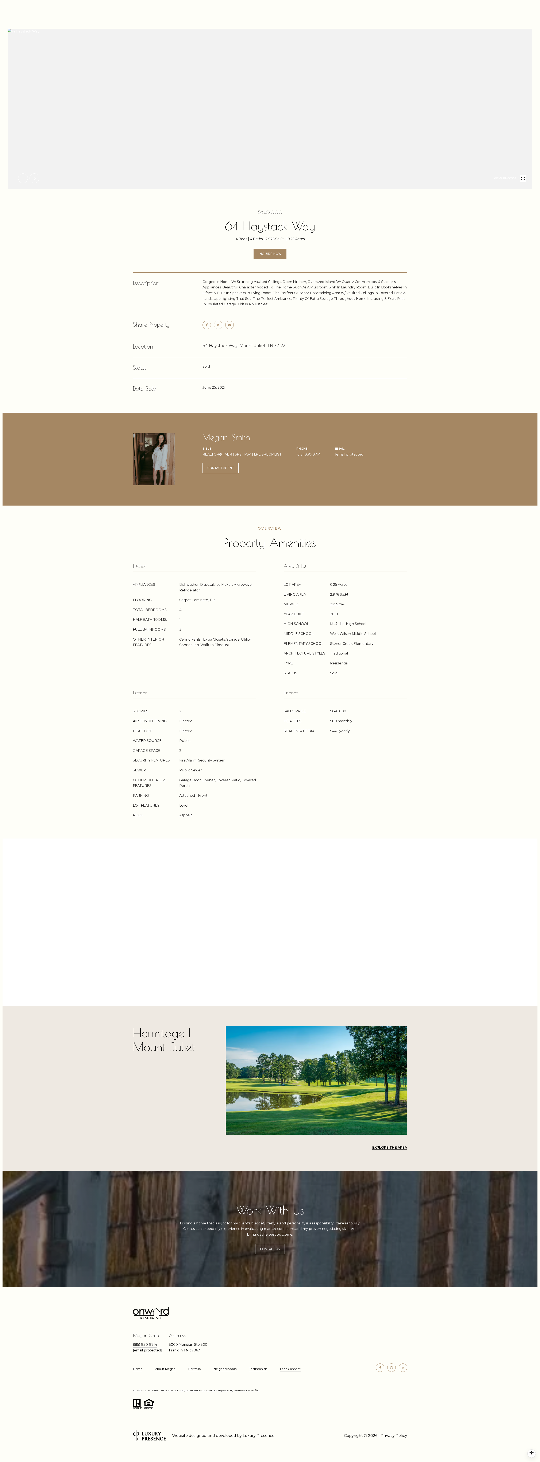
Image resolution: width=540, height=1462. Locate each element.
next (34, 178)
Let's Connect (290, 1369)
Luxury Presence (258, 1435)
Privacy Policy (394, 1435)
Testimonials (258, 1369)
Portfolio (194, 1369)
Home (137, 1369)
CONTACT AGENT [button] (220, 468)
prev (23, 178)
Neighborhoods (224, 1369)
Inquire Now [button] (270, 254)
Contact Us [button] (270, 1249)
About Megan (165, 1369)
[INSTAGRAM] (391, 1367)
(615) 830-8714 (308, 454)
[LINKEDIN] (403, 1367)
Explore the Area (389, 1148)
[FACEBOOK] (380, 1367)
